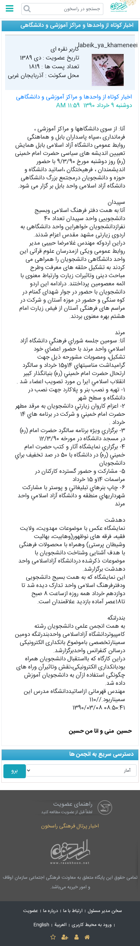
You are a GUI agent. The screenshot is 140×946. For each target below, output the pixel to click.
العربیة (60, 925)
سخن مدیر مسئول (105, 911)
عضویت (30, 911)
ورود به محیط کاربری (92, 925)
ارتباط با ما (73, 911)
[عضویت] (65, 937)
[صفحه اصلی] (86, 937)
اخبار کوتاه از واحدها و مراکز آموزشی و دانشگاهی (74, 97)
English (41, 925)
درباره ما (50, 911)
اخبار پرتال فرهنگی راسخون (70, 826)
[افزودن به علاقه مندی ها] (52, 937)
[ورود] (76, 937)
